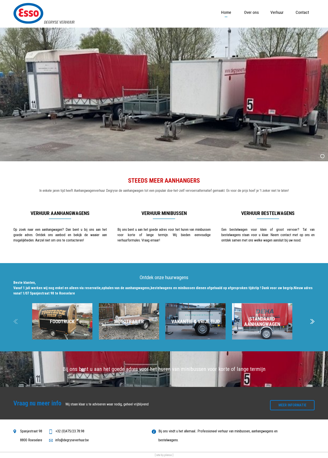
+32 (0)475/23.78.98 (69, 431)
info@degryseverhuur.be (72, 440)
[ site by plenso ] (164, 455)
